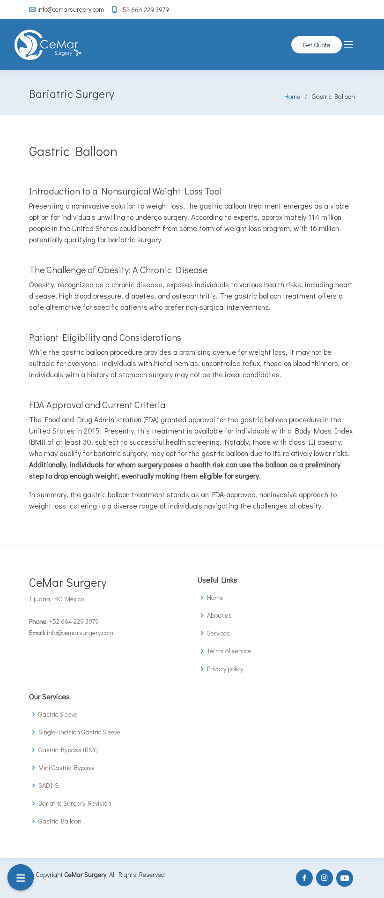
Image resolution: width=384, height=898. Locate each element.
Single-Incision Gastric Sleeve (79, 732)
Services (218, 633)
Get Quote (316, 44)
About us (219, 615)
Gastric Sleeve (57, 714)
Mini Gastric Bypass (66, 767)
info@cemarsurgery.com (70, 9)
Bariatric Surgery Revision (74, 803)
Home (292, 96)
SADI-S (48, 785)
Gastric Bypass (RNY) (68, 750)
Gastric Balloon (59, 821)
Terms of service (229, 651)
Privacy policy (225, 669)
